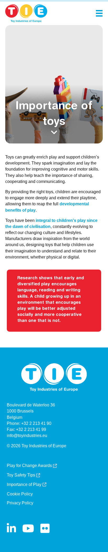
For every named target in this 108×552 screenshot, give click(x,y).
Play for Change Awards (30, 466)
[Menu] (99, 13)
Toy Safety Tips (21, 475)
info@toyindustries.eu (27, 435)
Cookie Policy (20, 494)
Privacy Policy (20, 503)
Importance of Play (24, 485)
